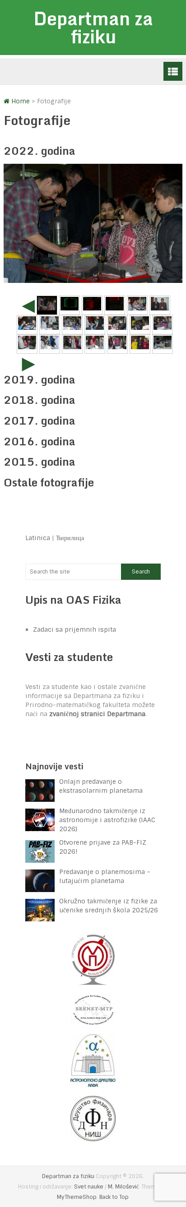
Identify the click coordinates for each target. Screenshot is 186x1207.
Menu (172, 71)
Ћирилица (70, 538)
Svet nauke (88, 1186)
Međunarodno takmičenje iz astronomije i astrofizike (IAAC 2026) (107, 820)
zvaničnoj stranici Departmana (97, 714)
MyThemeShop (77, 1197)
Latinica (37, 538)
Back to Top (114, 1197)
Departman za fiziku (93, 27)
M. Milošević (123, 1186)
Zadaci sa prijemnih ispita (74, 629)
